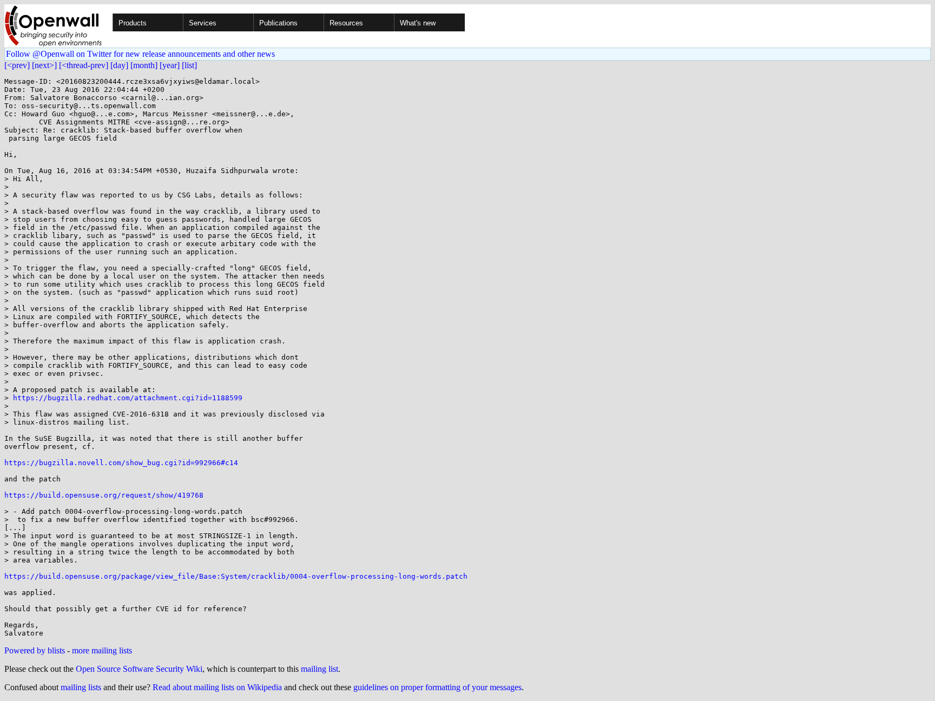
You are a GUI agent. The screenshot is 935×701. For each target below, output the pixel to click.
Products (132, 23)
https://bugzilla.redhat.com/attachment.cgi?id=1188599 (127, 398)
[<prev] (17, 65)
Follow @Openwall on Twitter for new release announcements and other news (140, 53)
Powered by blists (34, 650)
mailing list (319, 668)
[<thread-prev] (83, 65)
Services (202, 23)
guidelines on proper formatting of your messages (437, 687)
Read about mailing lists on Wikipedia (217, 687)
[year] (170, 65)
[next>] (44, 65)
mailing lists (81, 687)
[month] (143, 65)
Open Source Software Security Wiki (139, 668)
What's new (418, 23)
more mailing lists (102, 650)
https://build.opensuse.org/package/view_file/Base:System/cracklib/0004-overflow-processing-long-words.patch (235, 576)
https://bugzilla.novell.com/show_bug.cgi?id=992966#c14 (121, 463)
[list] (189, 65)
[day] (119, 65)
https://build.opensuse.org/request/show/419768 (103, 495)
